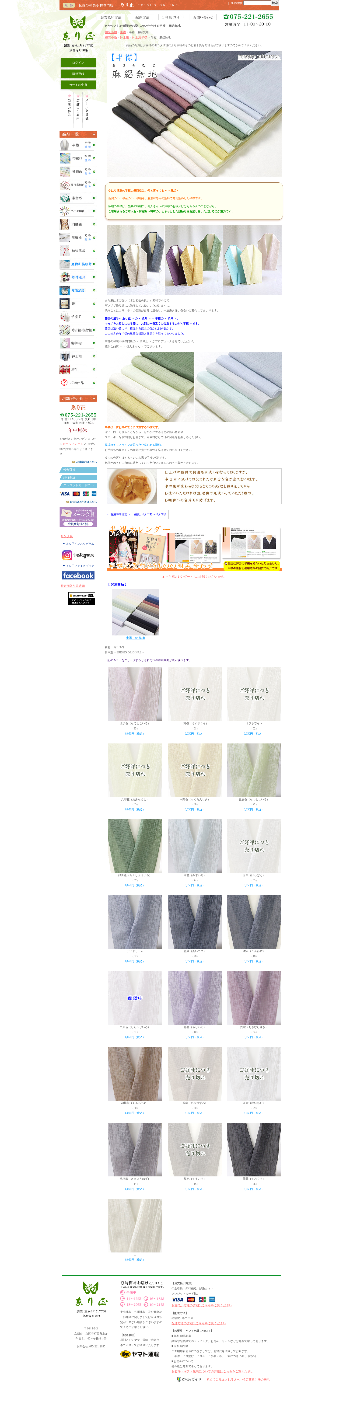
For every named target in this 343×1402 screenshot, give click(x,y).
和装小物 (111, 32)
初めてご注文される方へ (223, 1379)
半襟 (123, 32)
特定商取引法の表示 (256, 1379)
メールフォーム (73, 444)
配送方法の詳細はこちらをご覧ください (199, 1323)
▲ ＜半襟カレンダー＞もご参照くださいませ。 (194, 576)
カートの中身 (78, 85)
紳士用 (124, 37)
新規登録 (78, 74)
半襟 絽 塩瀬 (135, 638)
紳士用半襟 (139, 37)
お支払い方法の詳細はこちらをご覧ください (202, 1305)
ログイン (78, 62)
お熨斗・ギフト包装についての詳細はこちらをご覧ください (212, 1371)
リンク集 (67, 536)
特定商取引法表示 (73, 586)
